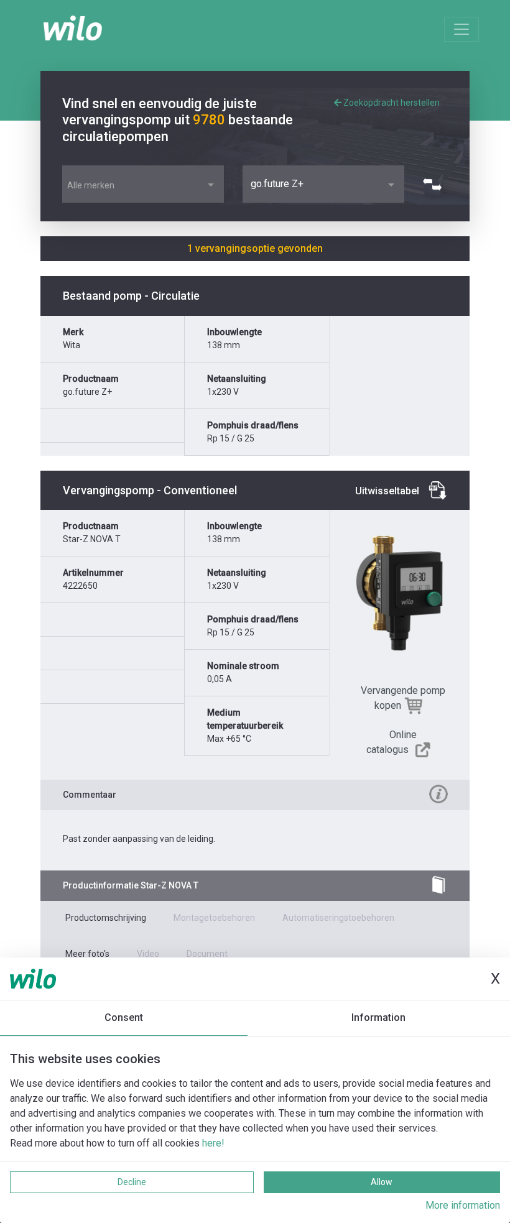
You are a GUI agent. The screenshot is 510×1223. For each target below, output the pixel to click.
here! (213, 1143)
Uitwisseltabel (387, 491)
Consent (123, 1017)
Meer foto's (87, 954)
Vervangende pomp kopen (403, 698)
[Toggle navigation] (461, 29)
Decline (132, 1182)
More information (462, 1205)
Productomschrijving (105, 918)
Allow (381, 1182)
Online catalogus (391, 742)
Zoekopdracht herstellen (390, 103)
